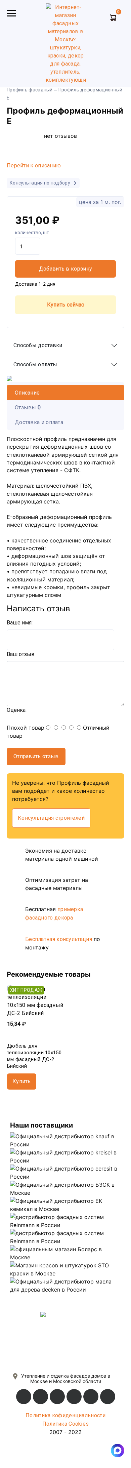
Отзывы (28, 407)
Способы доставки (37, 345)
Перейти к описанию (34, 165)
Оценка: (17, 710)
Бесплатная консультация (58, 939)
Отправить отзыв (36, 756)
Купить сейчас (65, 304)
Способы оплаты (35, 364)
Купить (21, 1081)
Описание (27, 393)
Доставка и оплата (39, 422)
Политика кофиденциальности (65, 1415)
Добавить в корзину (65, 269)
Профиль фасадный (30, 89)
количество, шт (32, 232)
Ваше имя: (20, 622)
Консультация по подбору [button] (40, 183)
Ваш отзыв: (21, 654)
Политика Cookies (65, 1424)
